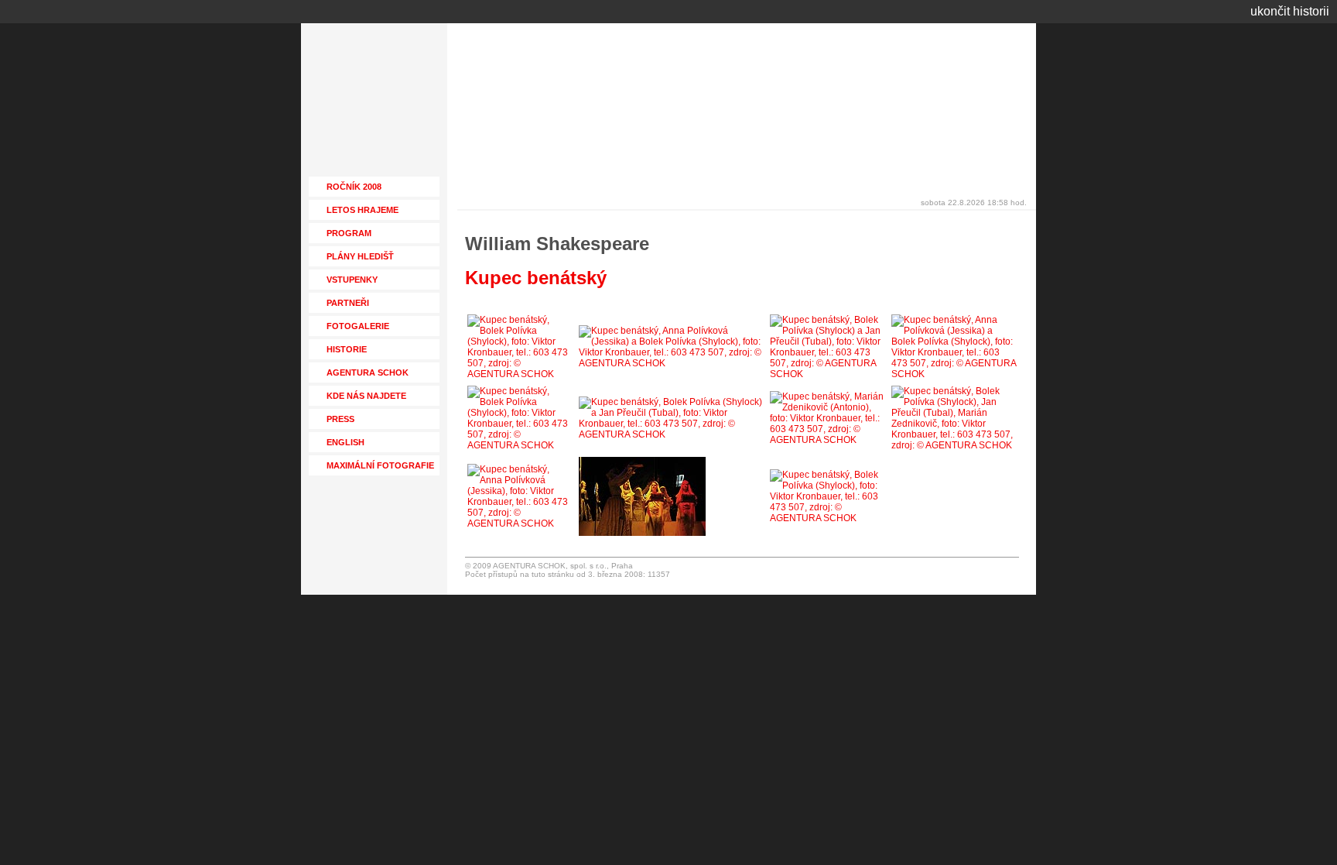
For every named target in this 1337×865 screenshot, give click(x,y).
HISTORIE (347, 349)
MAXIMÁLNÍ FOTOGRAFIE (380, 465)
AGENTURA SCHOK (368, 372)
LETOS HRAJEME (362, 210)
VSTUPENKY (352, 279)
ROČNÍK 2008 (354, 186)
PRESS (340, 419)
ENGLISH (345, 442)
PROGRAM (349, 233)
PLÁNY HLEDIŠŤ (360, 256)
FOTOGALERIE (358, 326)
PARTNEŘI (348, 302)
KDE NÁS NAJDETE (366, 395)
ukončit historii (1289, 11)
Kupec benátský (536, 277)
